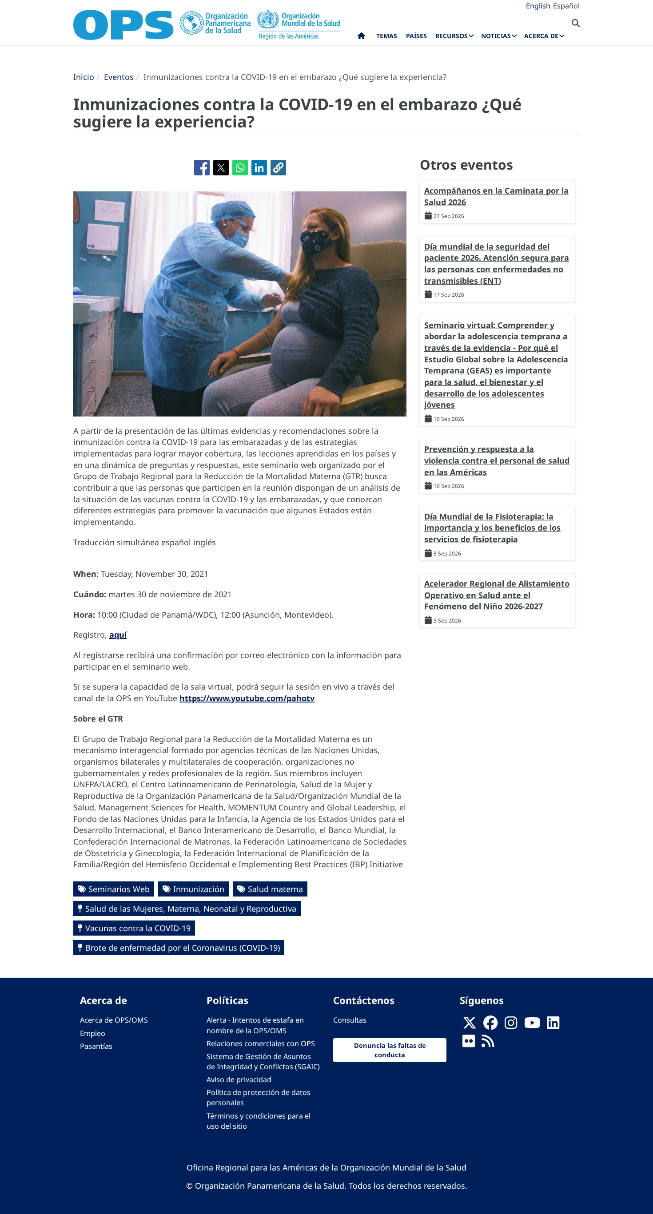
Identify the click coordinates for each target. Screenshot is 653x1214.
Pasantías (96, 1046)
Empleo (92, 1033)
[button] (278, 167)
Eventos (119, 76)
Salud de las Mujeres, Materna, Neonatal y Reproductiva (190, 908)
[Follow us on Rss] (488, 1043)
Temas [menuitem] (386, 36)
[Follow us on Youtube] (532, 1025)
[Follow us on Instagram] (511, 1025)
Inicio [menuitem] (361, 37)
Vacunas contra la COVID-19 (138, 928)
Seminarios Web (119, 889)
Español (566, 6)
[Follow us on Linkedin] (553, 1025)
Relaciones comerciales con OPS (261, 1043)
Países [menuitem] (416, 36)
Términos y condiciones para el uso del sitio (259, 1121)
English (538, 6)
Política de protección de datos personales (259, 1097)
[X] (469, 1025)
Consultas (349, 1020)
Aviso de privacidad (239, 1079)
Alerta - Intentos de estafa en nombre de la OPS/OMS (255, 1025)
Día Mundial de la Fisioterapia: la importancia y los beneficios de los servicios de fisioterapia (492, 527)
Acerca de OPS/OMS (114, 1020)
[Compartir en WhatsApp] (240, 167)
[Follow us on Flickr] (468, 1043)
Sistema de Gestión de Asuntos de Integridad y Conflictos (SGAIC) (263, 1061)
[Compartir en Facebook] (202, 167)
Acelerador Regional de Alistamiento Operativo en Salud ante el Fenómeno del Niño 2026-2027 (496, 594)
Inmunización (198, 889)
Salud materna (275, 889)
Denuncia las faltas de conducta (390, 1050)
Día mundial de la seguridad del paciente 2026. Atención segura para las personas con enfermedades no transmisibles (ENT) (496, 263)
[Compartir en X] (221, 167)
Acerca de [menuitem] (541, 36)
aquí (118, 634)
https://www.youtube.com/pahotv (247, 698)
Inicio (83, 76)
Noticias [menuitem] (496, 36)
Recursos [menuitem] (451, 36)
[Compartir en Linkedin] (259, 167)
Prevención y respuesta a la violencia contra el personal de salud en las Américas (496, 460)
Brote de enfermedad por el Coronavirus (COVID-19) (182, 947)
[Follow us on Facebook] (490, 1025)
